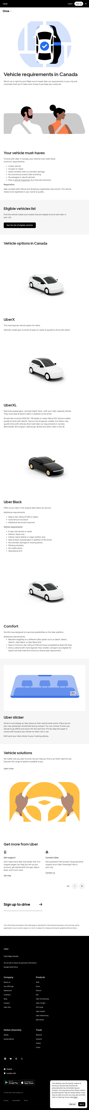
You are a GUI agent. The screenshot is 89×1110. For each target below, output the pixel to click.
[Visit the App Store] (27, 1082)
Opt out (72, 1104)
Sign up (79, 4)
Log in (70, 4)
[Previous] (75, 886)
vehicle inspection (22, 180)
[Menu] (86, 4)
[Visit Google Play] (11, 1082)
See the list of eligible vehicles (20, 225)
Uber (5, 3)
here (75, 1097)
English (9, 1069)
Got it (82, 1104)
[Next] (82, 886)
